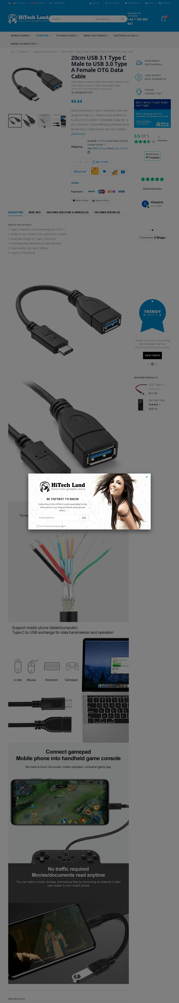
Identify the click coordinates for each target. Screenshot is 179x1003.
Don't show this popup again (53, 526)
